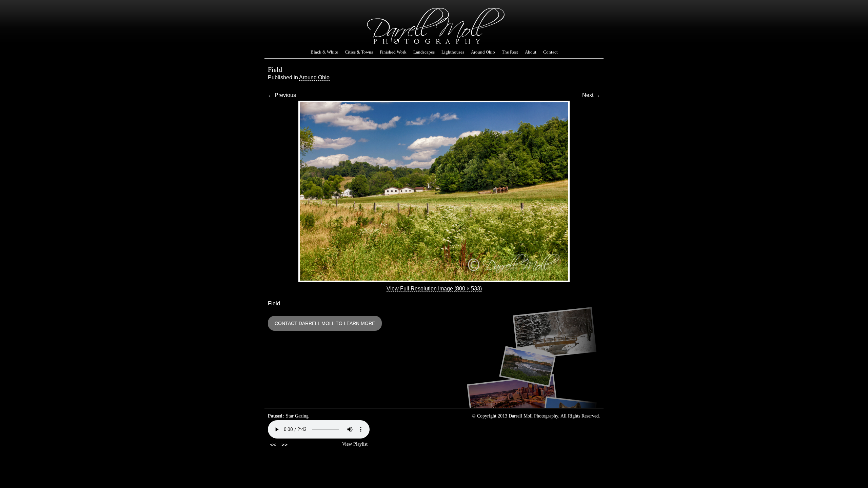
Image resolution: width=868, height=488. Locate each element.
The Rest (510, 52)
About (530, 52)
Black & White (324, 52)
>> (284, 445)
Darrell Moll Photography (434, 26)
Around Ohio (483, 52)
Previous (282, 95)
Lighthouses (452, 52)
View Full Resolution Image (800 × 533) (434, 288)
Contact (550, 52)
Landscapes (424, 52)
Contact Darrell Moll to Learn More (325, 323)
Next (591, 95)
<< (273, 445)
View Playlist (355, 444)
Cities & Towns (359, 52)
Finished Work (393, 52)
